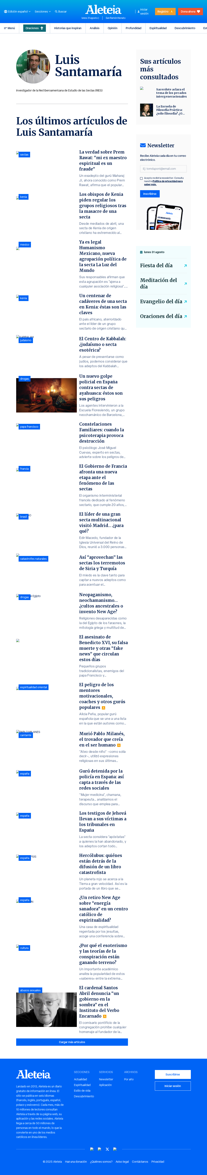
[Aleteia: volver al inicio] (103, 9)
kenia (23, 197)
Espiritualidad (158, 28)
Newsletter (106, 1079)
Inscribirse (149, 194)
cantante (25, 735)
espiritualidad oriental (33, 687)
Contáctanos (140, 1161)
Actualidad (80, 1079)
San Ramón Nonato (116, 18)
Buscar (62, 11)
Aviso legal (122, 1161)
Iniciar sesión (144, 11)
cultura (24, 948)
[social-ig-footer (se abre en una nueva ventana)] (115, 1149)
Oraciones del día (161, 316)
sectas (24, 154)
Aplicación (105, 1085)
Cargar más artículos (72, 1042)
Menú (11, 28)
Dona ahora (188, 11)
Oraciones (32, 28)
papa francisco (29, 426)
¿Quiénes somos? (101, 1161)
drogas (24, 379)
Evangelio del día (161, 301)
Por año (129, 1079)
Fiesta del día (156, 265)
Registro (162, 11)
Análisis (94, 28)
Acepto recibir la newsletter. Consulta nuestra (164, 181)
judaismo (25, 340)
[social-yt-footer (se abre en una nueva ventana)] (92, 1149)
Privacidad (157, 1161)
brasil (23, 517)
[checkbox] (141, 178)
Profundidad (133, 28)
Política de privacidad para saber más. (163, 182)
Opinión (112, 28)
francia (24, 469)
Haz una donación (76, 1161)
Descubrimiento (185, 28)
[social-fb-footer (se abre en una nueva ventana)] (99, 1149)
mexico (24, 244)
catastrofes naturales (33, 559)
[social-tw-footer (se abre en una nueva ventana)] (107, 1149)
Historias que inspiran (67, 28)
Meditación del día (158, 283)
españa (24, 773)
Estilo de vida (82, 1090)
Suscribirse (173, 1074)
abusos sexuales (30, 990)
